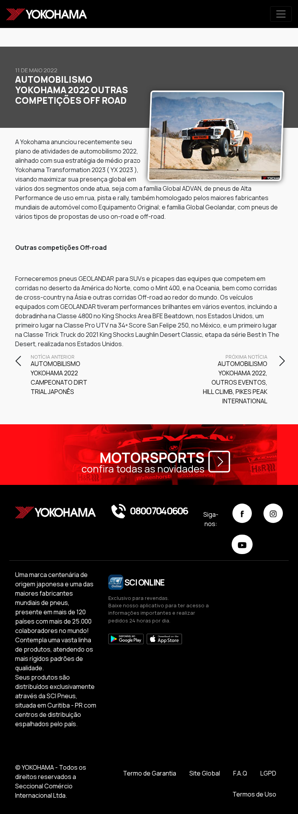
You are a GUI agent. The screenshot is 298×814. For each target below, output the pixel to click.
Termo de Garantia (149, 773)
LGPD (268, 773)
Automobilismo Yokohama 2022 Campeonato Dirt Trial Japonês (59, 375)
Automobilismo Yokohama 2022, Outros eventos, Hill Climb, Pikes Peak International (235, 380)
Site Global (204, 773)
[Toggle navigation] (281, 14)
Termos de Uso (254, 794)
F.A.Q (240, 773)
